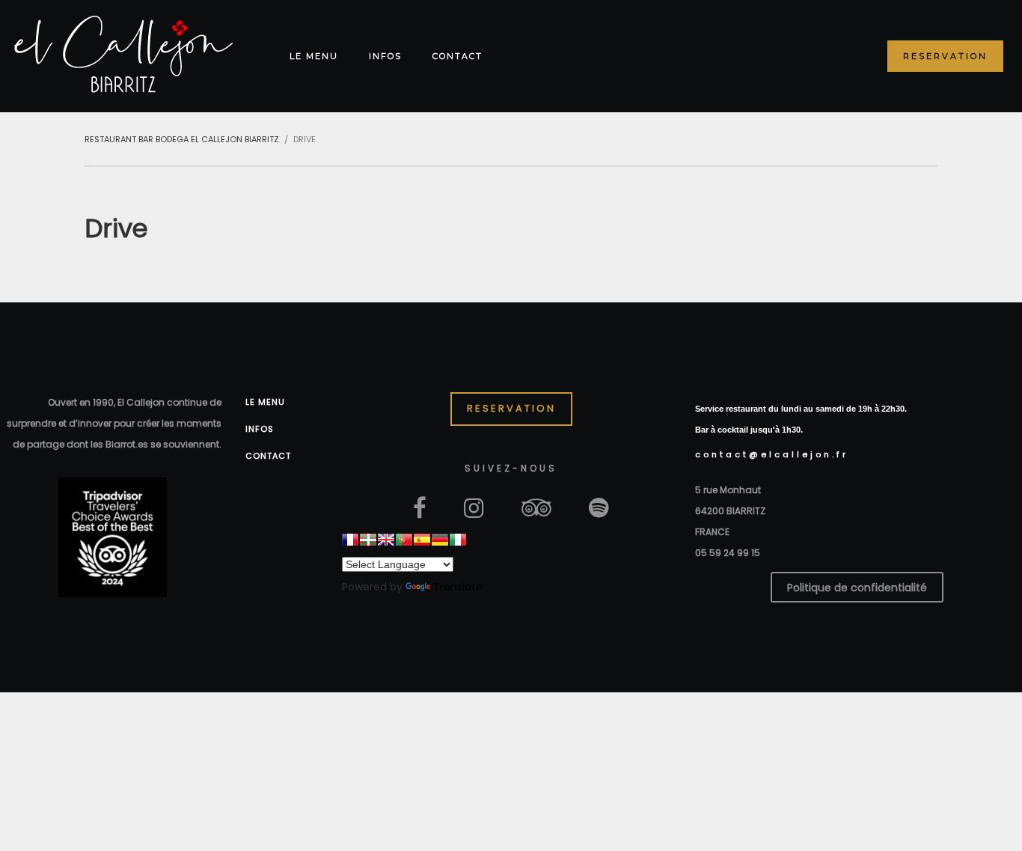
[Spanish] (422, 540)
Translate (458, 586)
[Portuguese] (404, 540)
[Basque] (368, 540)
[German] (440, 540)
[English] (386, 540)
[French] (350, 540)
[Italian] (458, 540)
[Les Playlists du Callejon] (599, 506)
